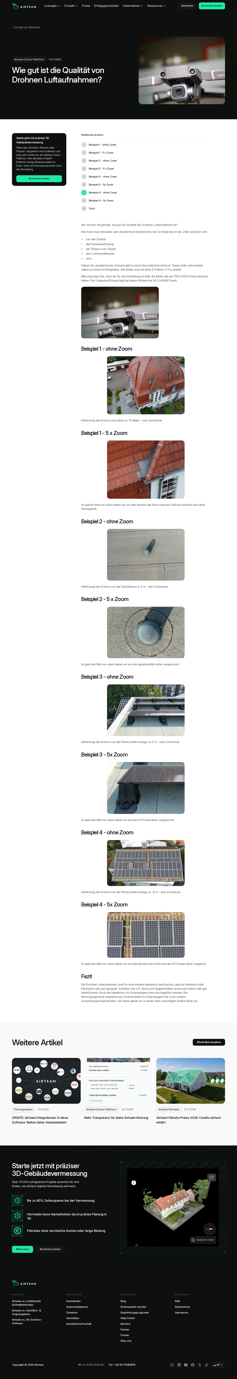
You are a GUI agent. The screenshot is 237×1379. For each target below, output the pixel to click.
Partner (125, 1329)
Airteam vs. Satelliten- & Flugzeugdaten (26, 1312)
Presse (125, 1335)
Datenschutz (182, 1306)
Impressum (181, 1312)
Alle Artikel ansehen (209, 1042)
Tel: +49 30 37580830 (122, 1364)
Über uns (126, 1340)
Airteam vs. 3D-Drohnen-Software (27, 1321)
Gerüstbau (72, 1318)
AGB (177, 1301)
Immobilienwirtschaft (78, 1323)
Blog (123, 1301)
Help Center (128, 1318)
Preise (86, 5)
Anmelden (187, 5)
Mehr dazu (22, 1249)
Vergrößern (211, 1177)
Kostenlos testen (211, 5)
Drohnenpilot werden (133, 1306)
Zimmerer (72, 1312)
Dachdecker (73, 1301)
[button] (52, 6)
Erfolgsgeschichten (106, 5)
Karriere (125, 1323)
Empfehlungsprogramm (135, 1312)
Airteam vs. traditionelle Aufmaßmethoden (26, 1303)
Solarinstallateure (77, 1306)
